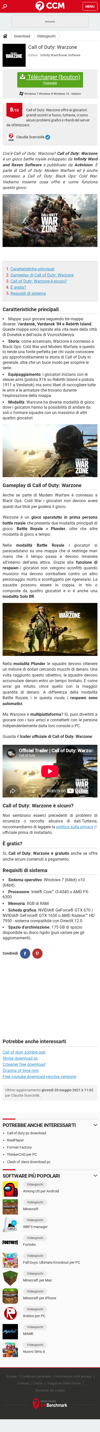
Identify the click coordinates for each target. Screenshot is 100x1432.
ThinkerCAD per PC (22, 1154)
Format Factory (19, 1147)
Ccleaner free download (24, 1064)
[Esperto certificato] (47, 137)
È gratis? (18, 287)
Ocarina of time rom (21, 1070)
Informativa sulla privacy (73, 1376)
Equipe (11, 1376)
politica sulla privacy (74, 826)
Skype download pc (20, 1058)
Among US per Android (41, 1191)
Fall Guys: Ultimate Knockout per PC (51, 1262)
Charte (38, 1383)
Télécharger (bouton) (53, 79)
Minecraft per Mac (37, 1280)
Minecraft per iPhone (39, 1298)
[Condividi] (25, 953)
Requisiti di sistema (28, 293)
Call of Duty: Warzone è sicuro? (39, 281)
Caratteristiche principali (32, 269)
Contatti (23, 1383)
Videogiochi (46, 36)
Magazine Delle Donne (64, 1383)
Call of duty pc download (26, 1133)
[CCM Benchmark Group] (50, 1404)
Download (22, 36)
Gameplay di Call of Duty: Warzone (42, 275)
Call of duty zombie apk (24, 1052)
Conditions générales (36, 1376)
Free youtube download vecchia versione (39, 1076)
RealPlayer (15, 1140)
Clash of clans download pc (29, 1162)
